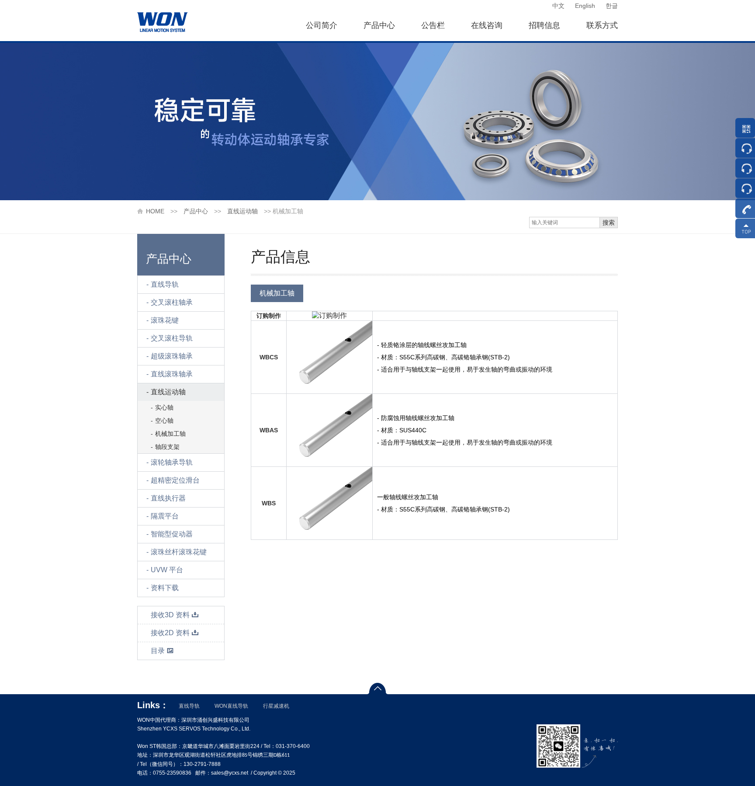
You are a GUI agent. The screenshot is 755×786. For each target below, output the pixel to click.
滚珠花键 (165, 320)
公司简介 (321, 25)
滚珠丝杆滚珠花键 (179, 552)
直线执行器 (168, 498)
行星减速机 (276, 706)
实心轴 (164, 407)
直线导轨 (165, 284)
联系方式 (602, 25)
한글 (612, 5)
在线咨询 (486, 25)
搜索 (609, 222)
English (585, 5)
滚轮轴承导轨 (172, 462)
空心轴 (164, 420)
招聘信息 (544, 25)
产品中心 (379, 25)
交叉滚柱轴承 (172, 302)
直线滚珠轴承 (172, 374)
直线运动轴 (242, 211)
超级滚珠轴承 (172, 356)
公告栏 (433, 25)
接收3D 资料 (170, 615)
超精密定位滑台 (175, 480)
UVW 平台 (167, 570)
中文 (558, 5)
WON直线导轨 (231, 706)
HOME (155, 211)
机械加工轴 (170, 433)
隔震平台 (165, 516)
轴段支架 (167, 446)
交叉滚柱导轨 (172, 338)
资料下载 (165, 587)
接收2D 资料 (170, 632)
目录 (158, 650)
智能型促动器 (172, 534)
